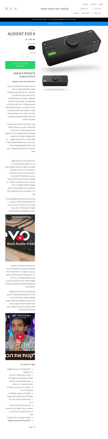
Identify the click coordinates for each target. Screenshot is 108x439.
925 (31, 48)
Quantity (32, 52)
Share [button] (31, 427)
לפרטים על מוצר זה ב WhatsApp (20, 65)
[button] (97, 9)
